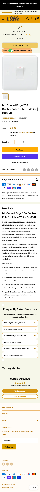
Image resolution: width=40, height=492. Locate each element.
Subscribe (9, 447)
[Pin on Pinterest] (28, 169)
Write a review (20, 391)
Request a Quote (21, 45)
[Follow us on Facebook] (3, 464)
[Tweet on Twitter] (32, 169)
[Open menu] (3, 19)
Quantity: (5, 142)
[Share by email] (36, 169)
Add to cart (20, 150)
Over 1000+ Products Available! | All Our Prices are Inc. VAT (20, 5)
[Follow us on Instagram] (7, 464)
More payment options (20, 162)
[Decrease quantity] (12, 142)
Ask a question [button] (20, 396)
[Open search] (27, 18)
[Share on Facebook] (24, 169)
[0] (36, 18)
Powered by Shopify (8, 487)
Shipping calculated (26, 132)
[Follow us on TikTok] (11, 464)
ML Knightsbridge (8, 118)
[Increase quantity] (23, 142)
